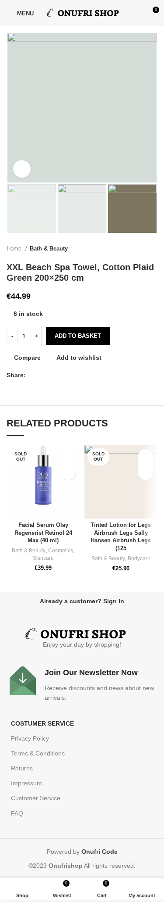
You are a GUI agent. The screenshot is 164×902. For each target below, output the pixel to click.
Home (15, 248)
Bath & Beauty (49, 248)
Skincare (43, 558)
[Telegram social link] (73, 375)
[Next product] (153, 248)
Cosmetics (60, 551)
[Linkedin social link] (63, 375)
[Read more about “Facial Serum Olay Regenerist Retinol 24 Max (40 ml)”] (68, 472)
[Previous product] (135, 248)
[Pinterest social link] (53, 375)
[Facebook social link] (33, 375)
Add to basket (78, 336)
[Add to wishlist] (68, 457)
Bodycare (139, 558)
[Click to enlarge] (22, 169)
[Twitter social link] (43, 375)
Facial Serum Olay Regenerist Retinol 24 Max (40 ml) (43, 533)
